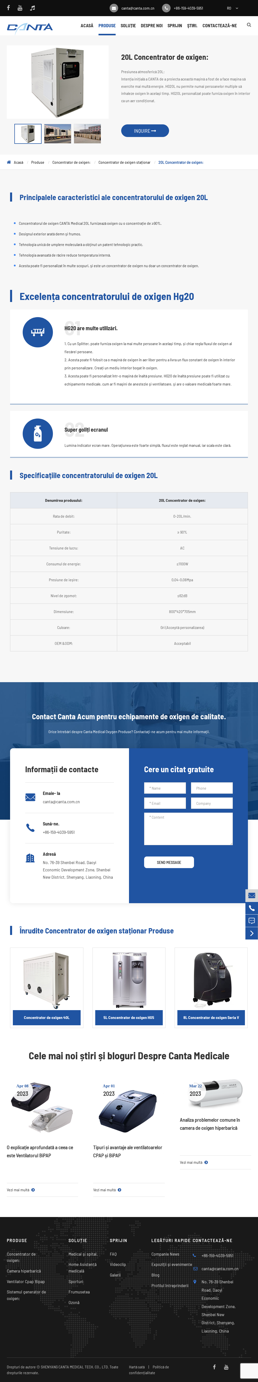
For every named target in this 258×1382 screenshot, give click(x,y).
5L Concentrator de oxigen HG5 (129, 1017)
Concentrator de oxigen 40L (47, 1017)
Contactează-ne (220, 25)
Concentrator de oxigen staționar (124, 162)
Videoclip (118, 1264)
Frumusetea (79, 1291)
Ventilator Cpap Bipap (26, 1281)
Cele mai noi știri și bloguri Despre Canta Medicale (129, 1055)
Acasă (87, 25)
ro (229, 8)
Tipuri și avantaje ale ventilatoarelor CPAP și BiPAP (127, 1151)
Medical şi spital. (83, 1254)
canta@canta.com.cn (137, 8)
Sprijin (175, 25)
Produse (107, 25)
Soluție (128, 25)
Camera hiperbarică (24, 1271)
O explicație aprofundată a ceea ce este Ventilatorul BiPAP (40, 1151)
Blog (155, 1275)
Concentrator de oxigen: (71, 162)
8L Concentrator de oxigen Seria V (211, 1017)
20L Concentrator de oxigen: (180, 162)
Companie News (165, 1254)
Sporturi (76, 1281)
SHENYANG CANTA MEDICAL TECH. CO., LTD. (75, 1366)
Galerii (115, 1275)
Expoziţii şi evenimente (171, 1264)
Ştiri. (192, 25)
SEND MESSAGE (169, 862)
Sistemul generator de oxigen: (26, 1295)
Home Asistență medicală (82, 1267)
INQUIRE (142, 131)
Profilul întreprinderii (169, 1285)
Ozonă (74, 1302)
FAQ (113, 1254)
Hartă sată (137, 1366)
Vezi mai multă (18, 1189)
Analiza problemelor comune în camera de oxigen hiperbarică (210, 1124)
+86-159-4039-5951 (188, 8)
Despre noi (152, 25)
